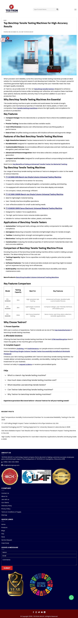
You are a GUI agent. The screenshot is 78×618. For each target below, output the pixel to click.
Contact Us (5, 493)
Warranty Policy (6, 506)
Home (3, 524)
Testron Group (28, 32)
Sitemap (4, 515)
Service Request (6, 540)
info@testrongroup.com (11, 465)
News (3, 537)
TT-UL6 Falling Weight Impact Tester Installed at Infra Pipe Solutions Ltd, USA (29, 423)
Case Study (5, 543)
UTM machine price (59, 339)
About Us (4, 496)
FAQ (2, 534)
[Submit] (57, 9)
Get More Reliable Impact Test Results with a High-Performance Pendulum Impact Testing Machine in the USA (38, 432)
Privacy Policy (5, 509)
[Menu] (75, 9)
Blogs (3, 531)
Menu (39, 2)
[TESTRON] (12, 10)
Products (4, 527)
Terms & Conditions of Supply (11, 512)
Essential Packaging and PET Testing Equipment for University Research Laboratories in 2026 (35, 427)
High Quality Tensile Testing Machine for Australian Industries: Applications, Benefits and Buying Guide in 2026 (38, 438)
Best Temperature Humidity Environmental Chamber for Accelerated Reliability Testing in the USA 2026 (38, 418)
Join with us (5, 499)
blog (5, 20)
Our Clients (5, 503)
